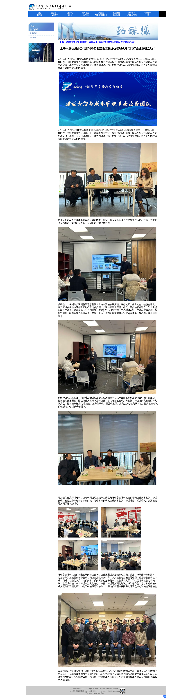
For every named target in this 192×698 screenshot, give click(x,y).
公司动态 (33, 33)
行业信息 (33, 38)
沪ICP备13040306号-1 (94, 693)
